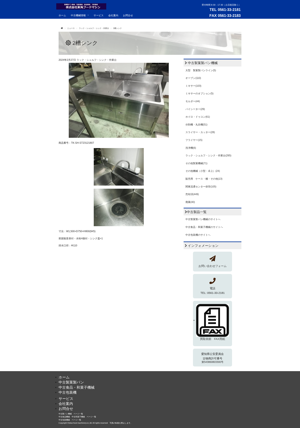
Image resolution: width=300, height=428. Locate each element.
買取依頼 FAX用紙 (212, 339)
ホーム (62, 15)
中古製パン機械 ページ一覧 (71, 414)
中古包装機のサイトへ (197, 235)
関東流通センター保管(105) (200, 186)
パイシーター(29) (195, 109)
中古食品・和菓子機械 (77, 387)
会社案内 (113, 15)
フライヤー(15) (193, 140)
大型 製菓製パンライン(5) (200, 70)
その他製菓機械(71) (196, 163)
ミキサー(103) (193, 86)
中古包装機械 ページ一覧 (70, 420)
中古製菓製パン (71, 382)
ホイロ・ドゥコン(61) (197, 116)
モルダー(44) (192, 101)
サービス (99, 15)
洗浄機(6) (190, 148)
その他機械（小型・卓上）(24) (202, 171)
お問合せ (128, 15)
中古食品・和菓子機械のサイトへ (204, 227)
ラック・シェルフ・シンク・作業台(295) (208, 155)
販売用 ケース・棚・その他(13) (203, 178)
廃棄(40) (190, 202)
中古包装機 (68, 392)
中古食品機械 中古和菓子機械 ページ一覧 (77, 417)
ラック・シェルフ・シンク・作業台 (94, 28)
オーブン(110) (193, 78)
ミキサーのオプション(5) (199, 93)
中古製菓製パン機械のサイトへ (202, 219)
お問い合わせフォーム (212, 266)
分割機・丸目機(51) (196, 124)
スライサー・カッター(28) (200, 132)
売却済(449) (192, 194)
